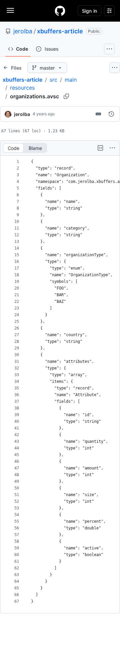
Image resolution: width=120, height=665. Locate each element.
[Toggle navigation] (10, 10)
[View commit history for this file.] (111, 114)
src (53, 79)
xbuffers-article (60, 31)
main (71, 79)
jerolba (22, 31)
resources (22, 87)
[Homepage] (60, 10)
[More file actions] (112, 148)
